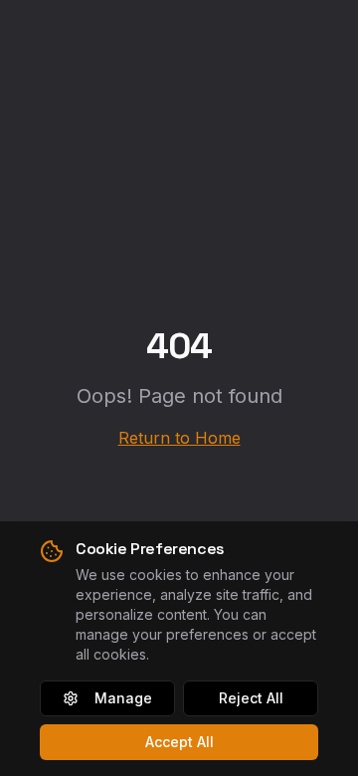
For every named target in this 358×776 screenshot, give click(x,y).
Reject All (251, 697)
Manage (123, 697)
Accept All (179, 741)
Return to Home (179, 438)
